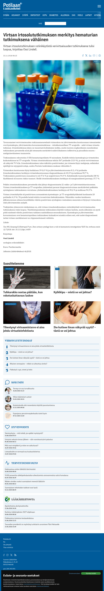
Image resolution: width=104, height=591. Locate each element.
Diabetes (53, 15)
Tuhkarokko (9, 269)
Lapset (88, 15)
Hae (40, 23)
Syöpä (25, 15)
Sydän (6, 15)
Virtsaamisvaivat (11, 304)
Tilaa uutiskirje (8, 547)
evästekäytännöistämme (31, 584)
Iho (73, 15)
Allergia (65, 15)
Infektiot (35, 15)
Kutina (58, 304)
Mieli (80, 15)
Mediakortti (7, 539)
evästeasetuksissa (42, 586)
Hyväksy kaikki (91, 573)
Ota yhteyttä (7, 545)
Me (4, 542)
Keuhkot (16, 15)
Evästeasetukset (74, 573)
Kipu (45, 15)
